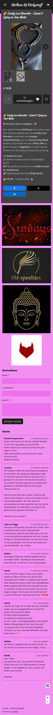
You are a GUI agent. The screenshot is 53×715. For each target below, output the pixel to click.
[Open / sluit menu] (5, 4)
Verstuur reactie (12, 421)
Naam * (5, 375)
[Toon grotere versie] (26, 350)
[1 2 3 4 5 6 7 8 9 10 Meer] (7, 99)
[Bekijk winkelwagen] (48, 4)
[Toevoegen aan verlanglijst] (46, 99)
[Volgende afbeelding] (46, 46)
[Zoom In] (48, 697)
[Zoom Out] (48, 702)
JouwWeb (14, 712)
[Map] (26, 693)
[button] (8, 76)
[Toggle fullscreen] (48, 686)
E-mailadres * (8, 387)
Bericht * (6, 400)
